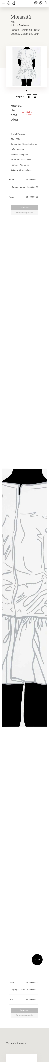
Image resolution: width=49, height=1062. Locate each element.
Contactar (24, 208)
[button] (26, 90)
